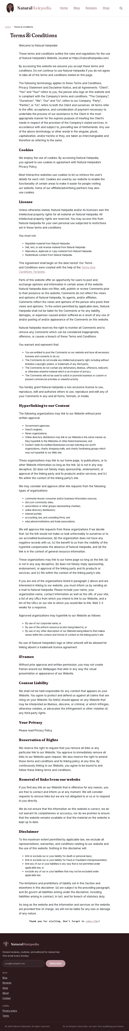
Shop (106, 8)
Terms (6, 1015)
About (6, 993)
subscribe (92, 921)
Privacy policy (10, 1010)
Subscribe (56, 963)
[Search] (121, 8)
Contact (7, 998)
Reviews (91, 8)
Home (64, 8)
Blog (77, 8)
